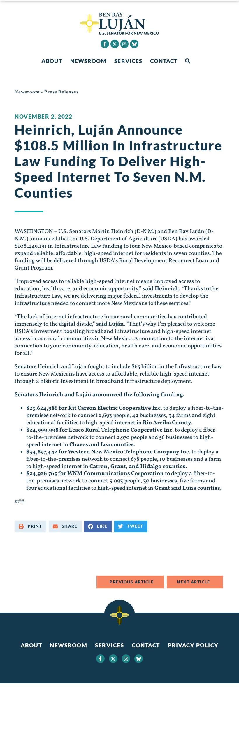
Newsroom (88, 61)
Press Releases (61, 92)
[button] (187, 61)
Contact (164, 61)
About (51, 61)
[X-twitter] (114, 44)
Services (128, 61)
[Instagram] (124, 44)
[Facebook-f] (105, 44)
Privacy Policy (193, 645)
